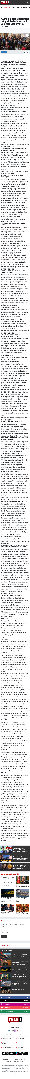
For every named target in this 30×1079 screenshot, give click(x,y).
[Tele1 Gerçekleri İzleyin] (5, 2)
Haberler (3, 16)
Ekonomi (19, 7)
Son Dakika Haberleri (7, 1047)
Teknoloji (25, 1059)
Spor (11, 1061)
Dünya (25, 7)
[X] (12, 1030)
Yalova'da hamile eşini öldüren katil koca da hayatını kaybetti (6, 884)
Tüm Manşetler (21, 1042)
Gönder (4, 936)
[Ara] (25, 2)
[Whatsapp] (20, 1030)
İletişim (22, 1061)
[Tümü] (28, 945)
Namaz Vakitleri (7, 1038)
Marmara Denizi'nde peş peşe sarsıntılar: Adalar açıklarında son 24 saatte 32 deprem (22, 899)
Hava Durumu (21, 1035)
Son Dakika (7, 7)
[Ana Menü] (27, 2)
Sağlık (7, 1061)
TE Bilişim (9, 1077)
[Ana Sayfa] (1, 7)
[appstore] (8, 1053)
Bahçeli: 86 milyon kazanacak (5, 913)
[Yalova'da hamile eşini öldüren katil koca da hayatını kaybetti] (7, 879)
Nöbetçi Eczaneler (7, 1035)
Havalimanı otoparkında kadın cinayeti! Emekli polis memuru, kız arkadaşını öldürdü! (7, 899)
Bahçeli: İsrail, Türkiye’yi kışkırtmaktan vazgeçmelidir (22, 886)
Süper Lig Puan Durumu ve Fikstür (7, 1042)
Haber (13, 7)
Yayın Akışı (16, 1061)
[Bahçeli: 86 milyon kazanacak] (7, 907)
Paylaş (4, 52)
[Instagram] (15, 1030)
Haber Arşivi (20, 1047)
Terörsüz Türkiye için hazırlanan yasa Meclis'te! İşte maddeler (22, 914)
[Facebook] (9, 1030)
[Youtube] (18, 1030)
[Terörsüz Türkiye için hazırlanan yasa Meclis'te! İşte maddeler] (22, 907)
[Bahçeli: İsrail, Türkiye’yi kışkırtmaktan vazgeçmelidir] (22, 880)
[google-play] (21, 1053)
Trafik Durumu (20, 1038)
